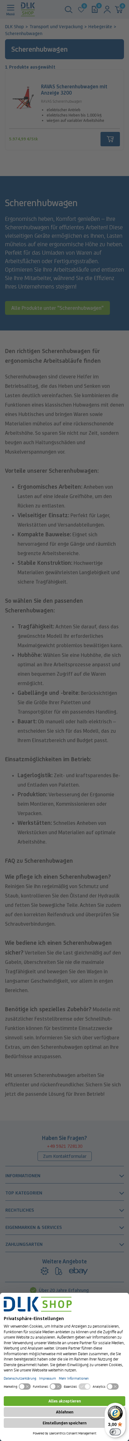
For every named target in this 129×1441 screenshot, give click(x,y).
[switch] (115, 1431)
